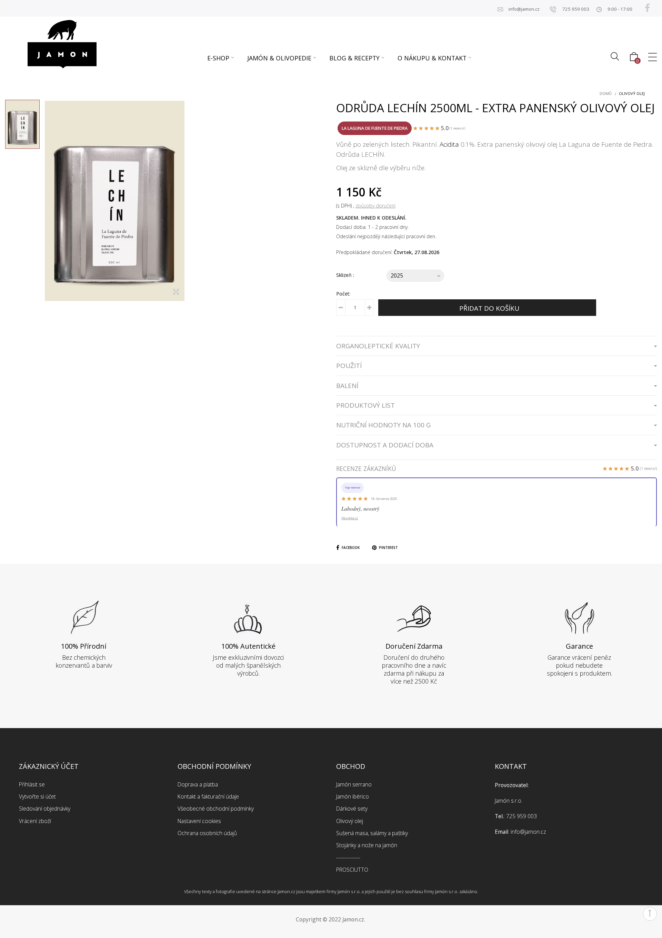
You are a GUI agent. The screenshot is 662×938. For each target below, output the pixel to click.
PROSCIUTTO (352, 869)
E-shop (218, 58)
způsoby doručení (375, 205)
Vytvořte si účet (37, 796)
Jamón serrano (354, 784)
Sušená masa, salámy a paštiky (372, 833)
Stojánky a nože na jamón (366, 845)
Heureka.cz (349, 518)
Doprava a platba (198, 784)
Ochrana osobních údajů (207, 833)
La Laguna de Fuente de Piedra (375, 128)
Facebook (351, 547)
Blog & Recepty (354, 58)
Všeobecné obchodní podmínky (216, 808)
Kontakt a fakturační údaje (208, 796)
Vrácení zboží (35, 821)
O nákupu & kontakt (432, 58)
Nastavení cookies (199, 821)
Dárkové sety (352, 808)
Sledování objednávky (44, 808)
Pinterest (388, 547)
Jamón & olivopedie (279, 58)
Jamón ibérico (352, 796)
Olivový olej (349, 821)
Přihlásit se (32, 784)
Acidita (449, 144)
